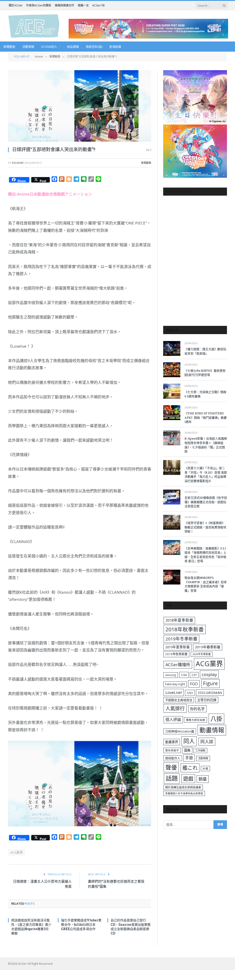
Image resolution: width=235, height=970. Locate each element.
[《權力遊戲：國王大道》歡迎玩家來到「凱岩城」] (171, 348)
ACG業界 (16, 852)
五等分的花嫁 (206, 700)
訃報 (205, 768)
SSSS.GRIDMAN (210, 692)
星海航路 (115, 46)
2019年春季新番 (207, 647)
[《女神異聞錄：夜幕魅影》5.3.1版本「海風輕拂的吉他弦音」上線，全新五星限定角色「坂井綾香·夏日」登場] (171, 547)
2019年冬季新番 (181, 639)
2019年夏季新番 (177, 647)
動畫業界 (171, 742)
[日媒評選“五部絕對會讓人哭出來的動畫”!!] (79, 106)
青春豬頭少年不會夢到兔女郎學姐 (184, 793)
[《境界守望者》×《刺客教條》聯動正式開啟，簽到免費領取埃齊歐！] (171, 522)
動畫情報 (211, 730)
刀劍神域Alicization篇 (179, 731)
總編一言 (83, 5)
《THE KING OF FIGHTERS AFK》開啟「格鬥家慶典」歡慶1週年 (206, 417)
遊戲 (188, 778)
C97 (194, 675)
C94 (184, 675)
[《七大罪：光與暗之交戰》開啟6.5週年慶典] (171, 391)
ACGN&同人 (49, 46)
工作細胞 (200, 750)
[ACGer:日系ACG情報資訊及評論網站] (34, 25)
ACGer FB (98, 5)
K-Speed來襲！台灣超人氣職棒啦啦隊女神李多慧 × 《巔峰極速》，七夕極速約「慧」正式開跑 (206, 444)
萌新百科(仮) (94, 46)
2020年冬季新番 (202, 654)
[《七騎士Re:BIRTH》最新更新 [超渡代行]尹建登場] (171, 369)
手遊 (189, 757)
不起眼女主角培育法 (178, 700)
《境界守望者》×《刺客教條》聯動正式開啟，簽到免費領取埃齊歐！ (205, 527)
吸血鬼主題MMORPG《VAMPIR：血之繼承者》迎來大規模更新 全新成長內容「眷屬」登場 (206, 584)
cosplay (209, 674)
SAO (190, 693)
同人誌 (206, 741)
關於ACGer (16, 5)
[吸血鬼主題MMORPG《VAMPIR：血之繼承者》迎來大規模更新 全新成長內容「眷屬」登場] (171, 577)
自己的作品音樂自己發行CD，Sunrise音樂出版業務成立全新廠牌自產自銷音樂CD (131, 926)
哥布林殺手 (172, 750)
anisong (170, 675)
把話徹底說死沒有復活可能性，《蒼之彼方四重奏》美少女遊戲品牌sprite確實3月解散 (31, 926)
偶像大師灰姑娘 (195, 720)
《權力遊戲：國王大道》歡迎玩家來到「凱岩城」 (205, 351)
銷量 (203, 779)
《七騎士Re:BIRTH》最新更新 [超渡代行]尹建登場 (205, 373)
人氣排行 (175, 708)
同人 (189, 741)
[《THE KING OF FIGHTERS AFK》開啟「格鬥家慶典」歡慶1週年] (171, 412)
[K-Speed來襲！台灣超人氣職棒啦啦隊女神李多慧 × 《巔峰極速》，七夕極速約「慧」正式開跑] (171, 437)
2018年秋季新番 (184, 629)
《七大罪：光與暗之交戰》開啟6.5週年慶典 (205, 394)
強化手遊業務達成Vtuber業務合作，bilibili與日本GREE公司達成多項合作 (81, 924)
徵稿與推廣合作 (64, 5)
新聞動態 (9, 46)
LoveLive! (173, 692)
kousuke (18, 162)
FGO (194, 683)
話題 (172, 778)
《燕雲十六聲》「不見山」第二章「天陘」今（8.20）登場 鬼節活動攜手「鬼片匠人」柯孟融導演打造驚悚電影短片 (206, 474)
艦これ (190, 767)
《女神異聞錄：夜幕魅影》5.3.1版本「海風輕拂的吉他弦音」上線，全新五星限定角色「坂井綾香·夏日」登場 (205, 554)
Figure (210, 683)
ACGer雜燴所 (177, 664)
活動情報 (28, 46)
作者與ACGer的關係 (38, 5)
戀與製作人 (172, 758)
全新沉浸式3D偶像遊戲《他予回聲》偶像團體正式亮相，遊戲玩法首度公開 (206, 502)
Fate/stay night (175, 684)
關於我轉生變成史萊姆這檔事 (183, 787)
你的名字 (197, 708)
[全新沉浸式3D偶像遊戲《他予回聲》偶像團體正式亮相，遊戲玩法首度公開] (171, 497)
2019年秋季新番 (176, 654)
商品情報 (73, 46)
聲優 (171, 767)
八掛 (216, 719)
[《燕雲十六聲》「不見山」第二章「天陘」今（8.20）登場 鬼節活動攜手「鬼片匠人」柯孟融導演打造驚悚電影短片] (171, 467)
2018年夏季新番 (179, 620)
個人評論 (173, 719)
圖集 (187, 750)
